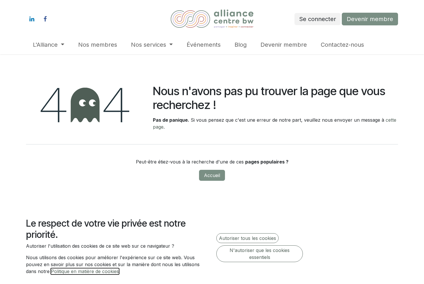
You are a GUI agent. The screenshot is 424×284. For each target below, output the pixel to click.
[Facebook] (45, 19)
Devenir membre (370, 19)
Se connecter (317, 19)
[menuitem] (48, 44)
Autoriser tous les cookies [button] (247, 238)
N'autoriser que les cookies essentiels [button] (260, 253)
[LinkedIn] (31, 19)
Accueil (212, 175)
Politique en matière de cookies (85, 271)
